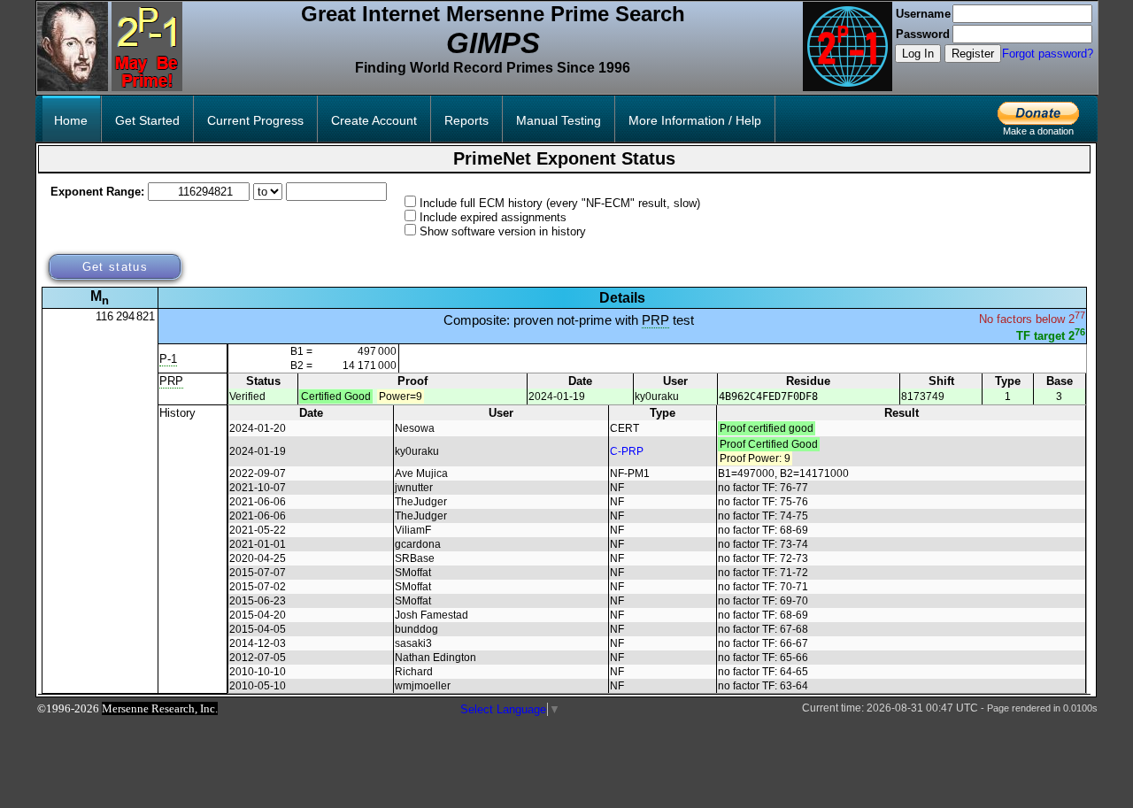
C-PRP (627, 451)
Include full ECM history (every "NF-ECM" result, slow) (560, 203)
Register (973, 53)
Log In (918, 53)
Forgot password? (1047, 53)
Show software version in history (503, 231)
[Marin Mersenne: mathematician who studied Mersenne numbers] (72, 87)
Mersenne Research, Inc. (160, 708)
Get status (115, 266)
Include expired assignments (493, 217)
